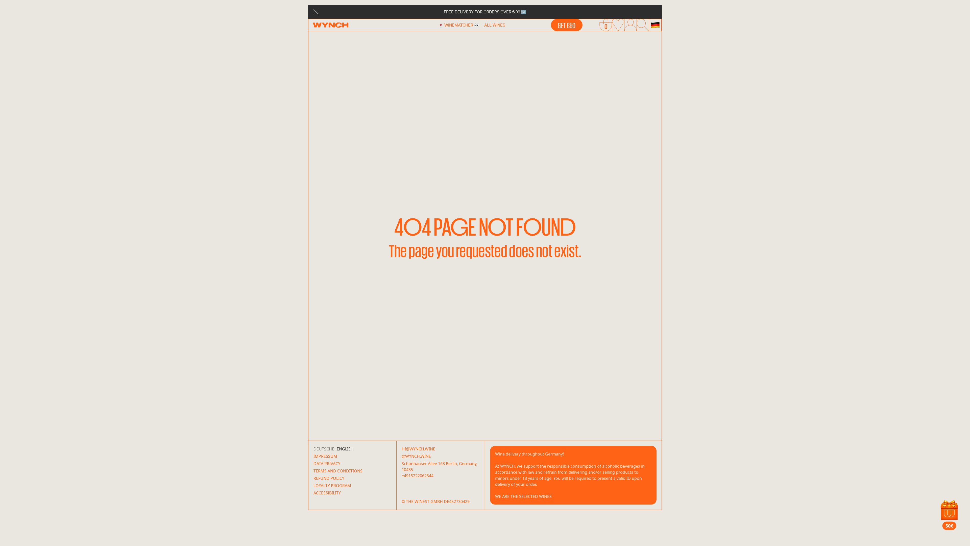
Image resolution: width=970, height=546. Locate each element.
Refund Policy (328, 478)
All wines (494, 25)
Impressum (325, 456)
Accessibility (327, 493)
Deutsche (323, 449)
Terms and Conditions (337, 471)
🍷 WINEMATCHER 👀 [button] (458, 25)
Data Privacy (326, 463)
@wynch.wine (416, 456)
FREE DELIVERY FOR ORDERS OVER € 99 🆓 (485, 11)
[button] (655, 25)
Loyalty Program (332, 485)
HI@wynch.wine (418, 449)
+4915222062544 (417, 476)
